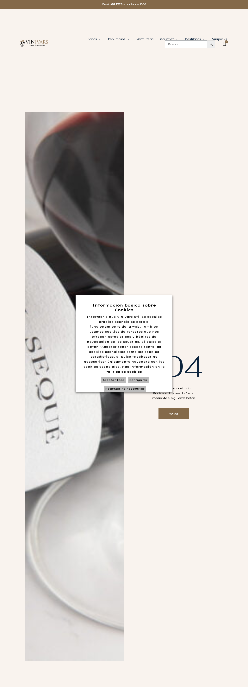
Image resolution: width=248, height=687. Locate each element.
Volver (173, 413)
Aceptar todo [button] (113, 380)
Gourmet (167, 39)
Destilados (193, 39)
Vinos (92, 39)
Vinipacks (219, 39)
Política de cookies (124, 372)
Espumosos (116, 39)
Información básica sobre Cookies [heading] (124, 307)
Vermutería (144, 39)
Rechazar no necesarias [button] (125, 388)
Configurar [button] (138, 380)
